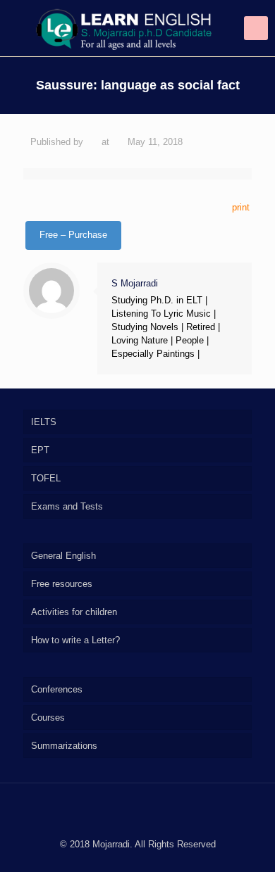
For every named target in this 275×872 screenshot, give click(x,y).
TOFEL (46, 478)
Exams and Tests (67, 506)
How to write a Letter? (75, 640)
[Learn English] (137, 28)
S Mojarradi (134, 283)
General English (63, 555)
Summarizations (64, 745)
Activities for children (74, 612)
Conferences (56, 689)
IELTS (43, 422)
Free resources (61, 584)
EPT (40, 450)
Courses (48, 717)
